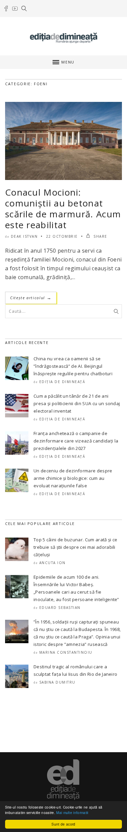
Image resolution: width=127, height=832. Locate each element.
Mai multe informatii (72, 812)
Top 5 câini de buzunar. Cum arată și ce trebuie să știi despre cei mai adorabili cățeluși (75, 547)
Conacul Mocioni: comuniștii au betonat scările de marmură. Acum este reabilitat (63, 208)
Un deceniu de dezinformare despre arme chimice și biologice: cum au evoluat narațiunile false (73, 478)
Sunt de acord (63, 824)
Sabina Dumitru (57, 682)
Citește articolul (30, 297)
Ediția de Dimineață (62, 381)
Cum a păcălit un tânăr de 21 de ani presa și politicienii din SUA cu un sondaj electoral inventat (77, 403)
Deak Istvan (24, 236)
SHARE (99, 236)
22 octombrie (62, 236)
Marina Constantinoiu (65, 652)
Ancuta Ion (52, 562)
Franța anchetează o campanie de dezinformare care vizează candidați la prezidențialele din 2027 (76, 440)
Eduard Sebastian (60, 607)
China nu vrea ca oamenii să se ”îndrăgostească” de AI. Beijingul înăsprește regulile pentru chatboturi (73, 366)
